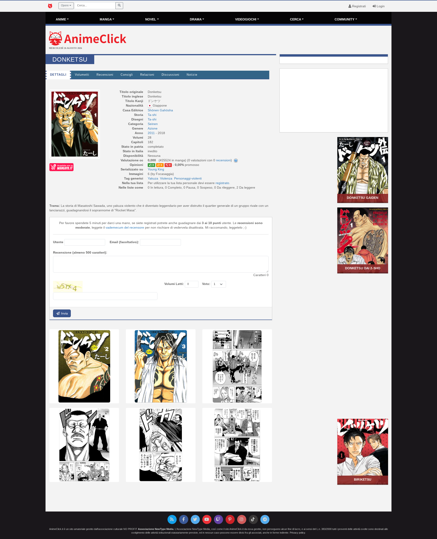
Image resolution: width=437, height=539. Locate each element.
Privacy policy (297, 532)
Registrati (358, 6)
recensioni (223, 160)
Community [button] (344, 19)
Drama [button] (196, 19)
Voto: (206, 284)
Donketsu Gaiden (362, 198)
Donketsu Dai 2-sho (362, 268)
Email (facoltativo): (124, 242)
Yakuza (153, 178)
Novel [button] (150, 19)
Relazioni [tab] (147, 74)
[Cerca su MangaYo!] (61, 167)
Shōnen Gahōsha (160, 110)
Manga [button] (106, 19)
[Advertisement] (276, 40)
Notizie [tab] (192, 74)
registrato (222, 183)
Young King (156, 169)
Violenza (166, 178)
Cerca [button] (295, 19)
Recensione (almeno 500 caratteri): (80, 252)
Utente (58, 242)
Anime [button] (61, 19)
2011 (152, 133)
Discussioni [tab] (170, 74)
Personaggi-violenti (188, 178)
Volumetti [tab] (82, 74)
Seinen (153, 124)
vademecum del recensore (125, 227)
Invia (64, 313)
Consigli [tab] (127, 74)
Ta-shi (152, 115)
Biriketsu (362, 479)
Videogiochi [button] (245, 19)
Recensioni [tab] (105, 74)
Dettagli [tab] (58, 74)
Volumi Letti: (174, 284)
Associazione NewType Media (155, 529)
